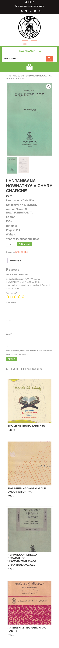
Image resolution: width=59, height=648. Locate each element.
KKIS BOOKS (18, 76)
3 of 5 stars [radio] (15, 296)
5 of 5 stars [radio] (23, 296)
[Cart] (29, 69)
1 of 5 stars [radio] (7, 296)
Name (9, 320)
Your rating (11, 293)
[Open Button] (25, 43)
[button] (48, 86)
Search (49, 59)
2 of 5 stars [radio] (11, 296)
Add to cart (24, 244)
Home (8, 76)
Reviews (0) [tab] (15, 260)
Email (9, 334)
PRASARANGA (26, 51)
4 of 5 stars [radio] (19, 296)
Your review (11, 302)
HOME (31, 2)
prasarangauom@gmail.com (31, 6)
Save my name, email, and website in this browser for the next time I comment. (29, 352)
